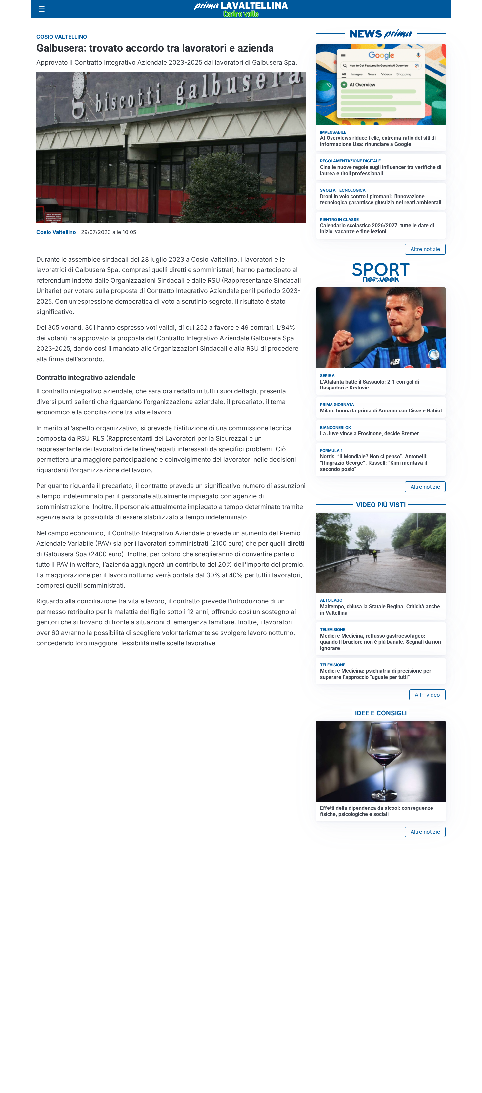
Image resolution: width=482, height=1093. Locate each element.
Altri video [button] (427, 694)
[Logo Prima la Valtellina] (241, 9)
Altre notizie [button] (425, 249)
